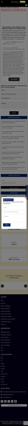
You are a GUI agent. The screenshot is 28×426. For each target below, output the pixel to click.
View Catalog (8, 199)
